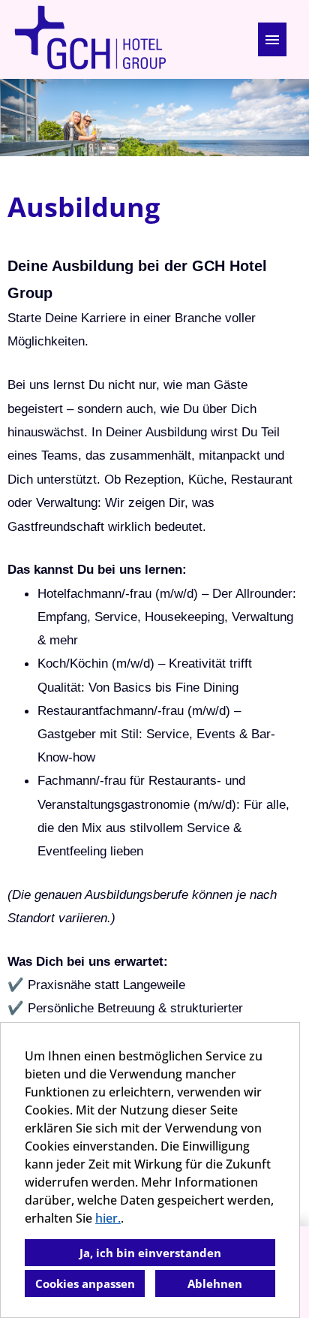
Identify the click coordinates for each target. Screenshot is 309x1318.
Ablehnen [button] (215, 1283)
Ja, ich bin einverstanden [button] (150, 1252)
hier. (108, 1218)
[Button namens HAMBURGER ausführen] (272, 39)
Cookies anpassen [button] (85, 1283)
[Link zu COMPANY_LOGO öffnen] (90, 39)
